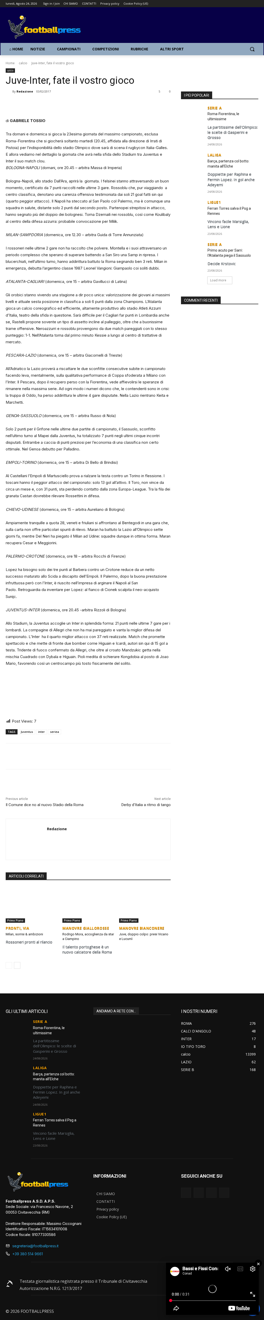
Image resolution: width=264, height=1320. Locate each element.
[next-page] (17, 965)
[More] (77, 104)
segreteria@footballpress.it (35, 1246)
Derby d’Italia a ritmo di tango (146, 804)
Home (10, 63)
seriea (54, 732)
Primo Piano (15, 920)
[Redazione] (9, 91)
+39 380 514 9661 (27, 1254)
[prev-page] (9, 965)
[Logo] (36, 27)
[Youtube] (255, 4)
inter (41, 732)
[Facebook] (234, 4)
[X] (248, 4)
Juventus (27, 732)
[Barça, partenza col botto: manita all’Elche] (192, 161)
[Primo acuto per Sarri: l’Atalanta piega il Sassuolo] (192, 250)
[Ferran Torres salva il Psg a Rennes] (192, 208)
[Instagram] (241, 4)
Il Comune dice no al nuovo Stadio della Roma (45, 804)
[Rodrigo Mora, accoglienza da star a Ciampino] (88, 905)
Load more (218, 280)
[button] (252, 49)
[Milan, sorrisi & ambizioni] (31, 905)
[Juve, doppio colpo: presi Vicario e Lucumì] (145, 905)
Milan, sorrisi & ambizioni (24, 934)
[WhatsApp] (66, 104)
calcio (23, 63)
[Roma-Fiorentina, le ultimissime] (192, 114)
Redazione (24, 91)
